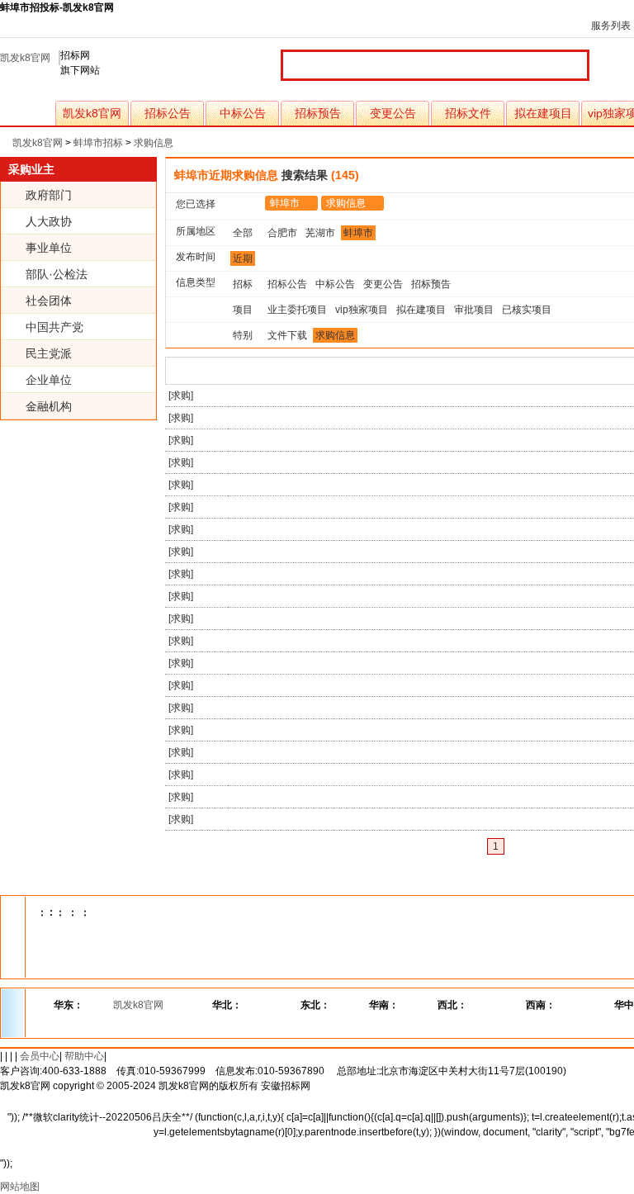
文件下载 (287, 335)
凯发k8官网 (25, 58)
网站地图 (20, 1186)
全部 (243, 233)
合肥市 (282, 233)
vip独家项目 (361, 309)
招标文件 (468, 113)
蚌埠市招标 (98, 143)
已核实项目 (526, 309)
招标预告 (318, 113)
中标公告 (243, 113)
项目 (243, 309)
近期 (243, 258)
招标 (243, 284)
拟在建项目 (543, 113)
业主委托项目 (297, 309)
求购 (181, 395)
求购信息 (153, 143)
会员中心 (39, 1056)
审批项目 (474, 309)
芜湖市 (320, 233)
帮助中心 (84, 1056)
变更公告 (393, 113)
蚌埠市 (285, 203)
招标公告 (167, 113)
